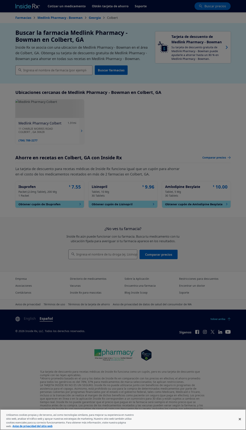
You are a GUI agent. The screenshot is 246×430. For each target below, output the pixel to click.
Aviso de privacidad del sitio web (32, 426)
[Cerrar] (240, 419)
